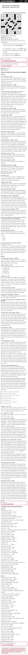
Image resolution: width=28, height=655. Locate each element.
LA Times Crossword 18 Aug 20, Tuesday (14, 12)
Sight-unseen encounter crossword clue (13, 651)
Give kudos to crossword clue (11, 649)
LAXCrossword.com (8, 1)
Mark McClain (5, 648)
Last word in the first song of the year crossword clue (13, 650)
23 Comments (5, 653)
